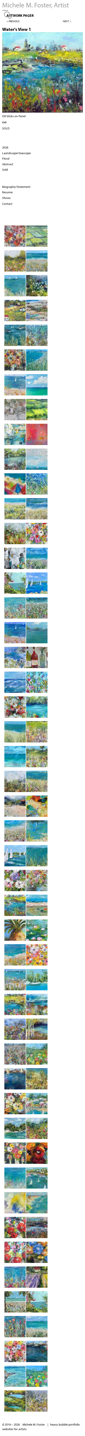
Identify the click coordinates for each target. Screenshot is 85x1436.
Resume (7, 192)
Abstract (7, 164)
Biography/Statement (16, 187)
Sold (5, 170)
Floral (5, 158)
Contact (7, 204)
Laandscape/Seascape (16, 153)
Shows (6, 198)
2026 (5, 147)
